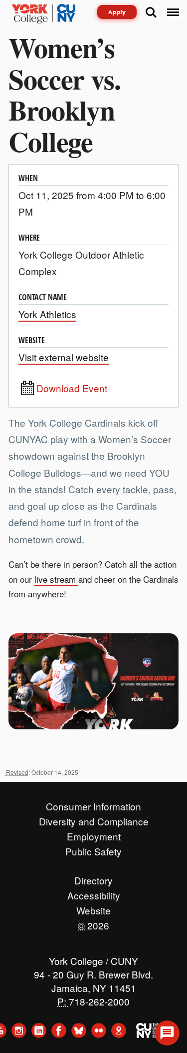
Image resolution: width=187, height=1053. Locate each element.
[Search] (151, 13)
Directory (93, 877)
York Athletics (47, 314)
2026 (93, 922)
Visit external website (63, 357)
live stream (56, 579)
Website (93, 907)
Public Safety (93, 848)
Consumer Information (93, 803)
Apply (117, 12)
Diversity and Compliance (94, 818)
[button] (167, 1032)
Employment (94, 833)
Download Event (71, 388)
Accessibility (93, 892)
